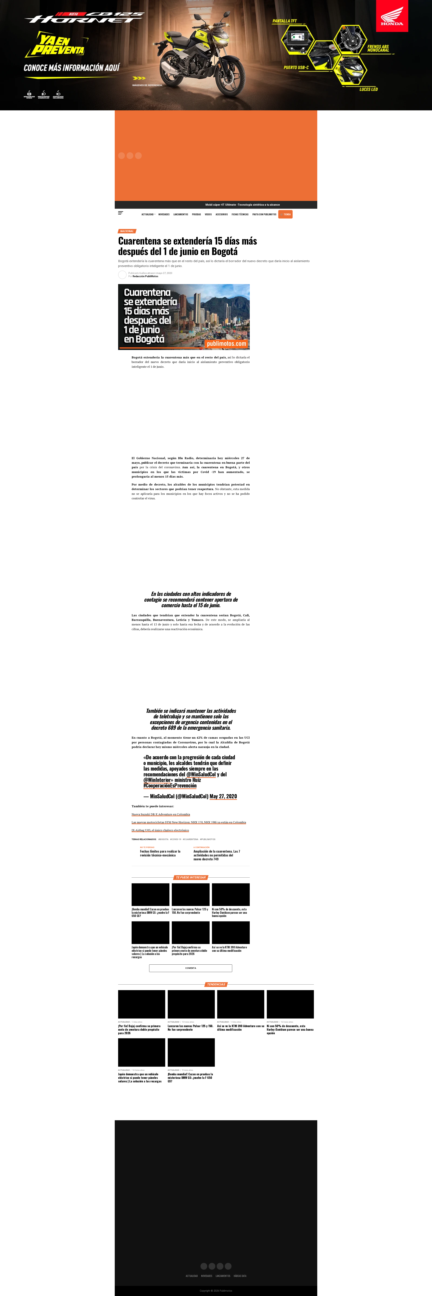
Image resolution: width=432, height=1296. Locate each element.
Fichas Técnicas (240, 214)
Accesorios (222, 214)
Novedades (163, 214)
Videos (208, 214)
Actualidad (148, 214)
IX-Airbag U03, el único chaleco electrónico (160, 830)
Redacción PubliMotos (145, 276)
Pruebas (196, 214)
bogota (164, 839)
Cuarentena (191, 839)
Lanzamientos (180, 214)
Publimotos (208, 839)
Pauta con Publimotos (264, 214)
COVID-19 (176, 839)
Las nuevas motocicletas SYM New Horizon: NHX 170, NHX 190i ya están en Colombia (189, 822)
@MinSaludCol (201, 774)
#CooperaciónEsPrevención (169, 785)
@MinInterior (157, 779)
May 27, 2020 (223, 796)
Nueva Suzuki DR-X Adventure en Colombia (161, 814)
